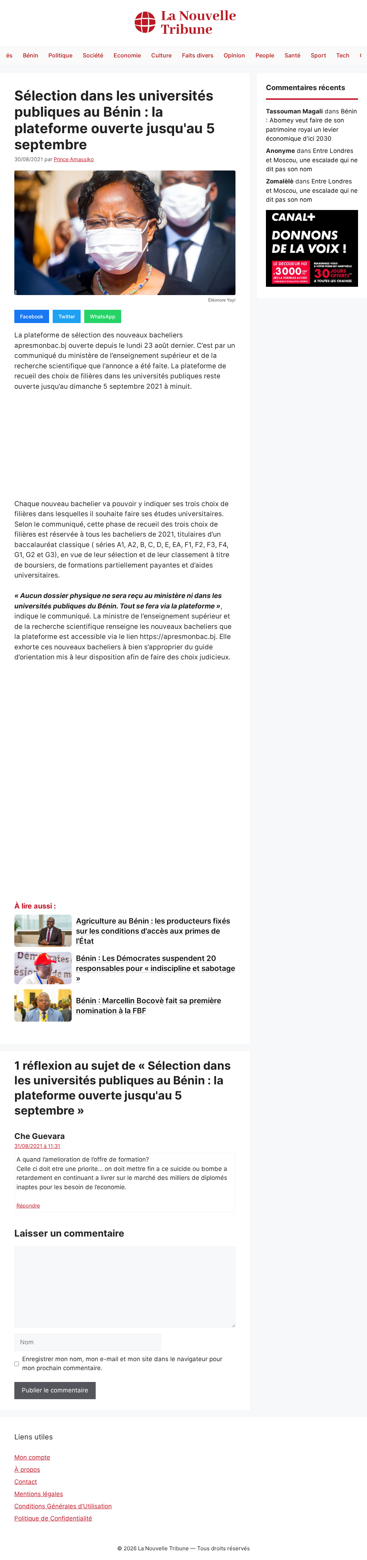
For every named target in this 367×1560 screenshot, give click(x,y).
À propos (27, 1469)
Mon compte (32, 1457)
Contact (25, 1481)
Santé (292, 55)
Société (93, 55)
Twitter (66, 316)
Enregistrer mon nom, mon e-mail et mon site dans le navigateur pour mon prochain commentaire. (122, 1363)
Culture (161, 55)
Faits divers (198, 55)
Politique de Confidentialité (53, 1518)
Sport (318, 55)
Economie (127, 55)
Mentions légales (38, 1494)
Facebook (31, 316)
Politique (60, 55)
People (265, 55)
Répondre (28, 1205)
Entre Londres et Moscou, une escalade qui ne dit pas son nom (312, 160)
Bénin (30, 55)
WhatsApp (102, 316)
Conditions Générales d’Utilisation (63, 1506)
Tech (342, 55)
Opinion (234, 55)
